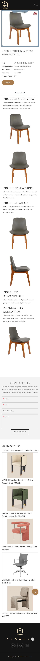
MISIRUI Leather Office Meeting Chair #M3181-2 (19, 581)
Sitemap (29, 657)
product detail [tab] (20, 93)
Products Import (17, 450)
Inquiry (7, 82)
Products (6, 450)
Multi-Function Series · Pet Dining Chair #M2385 (19, 614)
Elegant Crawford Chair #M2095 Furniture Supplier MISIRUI (16, 514)
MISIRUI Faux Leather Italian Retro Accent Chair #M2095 (17, 481)
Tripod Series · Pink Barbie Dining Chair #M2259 (19, 548)
